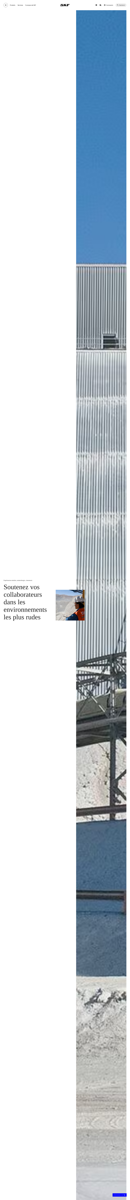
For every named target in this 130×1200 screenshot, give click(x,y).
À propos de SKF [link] (30, 5)
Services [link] (20, 5)
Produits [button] (12, 5)
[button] (96, 5)
